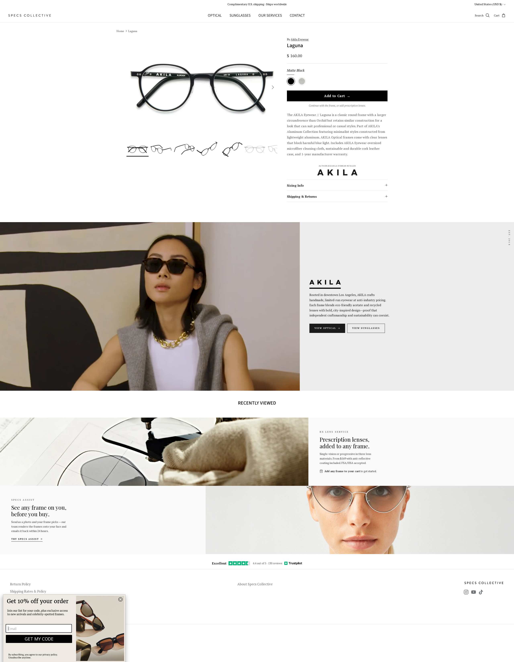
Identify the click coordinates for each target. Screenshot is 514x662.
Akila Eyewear (300, 39)
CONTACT (297, 15)
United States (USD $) (488, 4)
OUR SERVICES (270, 15)
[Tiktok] (481, 592)
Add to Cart (337, 96)
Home (120, 31)
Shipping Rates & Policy (28, 591)
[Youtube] (473, 592)
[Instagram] (466, 592)
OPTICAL (215, 15)
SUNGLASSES (240, 15)
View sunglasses (366, 328)
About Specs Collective (255, 584)
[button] (120, 599)
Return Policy (20, 584)
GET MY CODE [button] (39, 639)
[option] (201, 87)
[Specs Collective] (29, 15)
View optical (325, 328)
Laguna (132, 31)
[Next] (272, 87)
